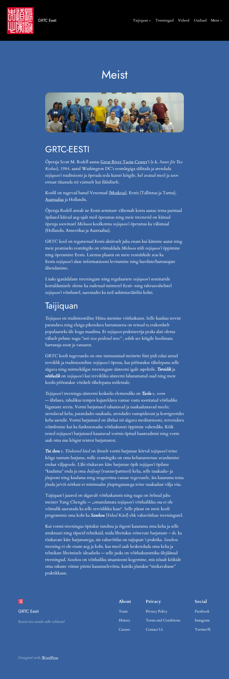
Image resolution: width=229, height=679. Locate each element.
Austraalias (54, 199)
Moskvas (117, 193)
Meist (215, 20)
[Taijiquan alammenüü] (150, 20)
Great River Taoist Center (123, 162)
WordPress (50, 657)
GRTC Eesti (47, 20)
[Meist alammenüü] (221, 20)
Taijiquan (140, 20)
